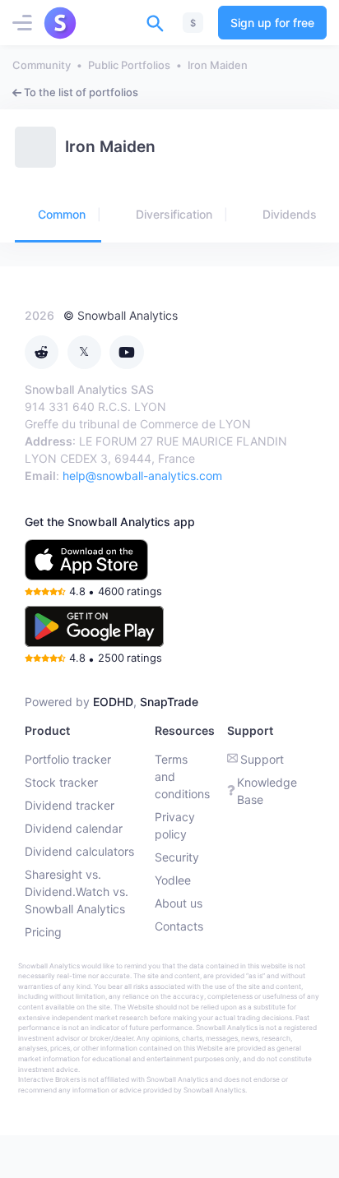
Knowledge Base (267, 790)
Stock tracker (61, 782)
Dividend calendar (74, 828)
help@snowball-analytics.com (142, 476)
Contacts (179, 926)
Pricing (43, 932)
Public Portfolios (129, 65)
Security (177, 857)
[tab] (58, 215)
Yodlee (173, 880)
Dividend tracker (69, 805)
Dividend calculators (79, 851)
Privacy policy (175, 825)
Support (262, 759)
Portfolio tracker (68, 759)
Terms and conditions (182, 776)
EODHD (113, 702)
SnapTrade (169, 702)
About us (178, 903)
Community (41, 65)
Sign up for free (272, 23)
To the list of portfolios (81, 92)
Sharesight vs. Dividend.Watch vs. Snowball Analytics (76, 891)
